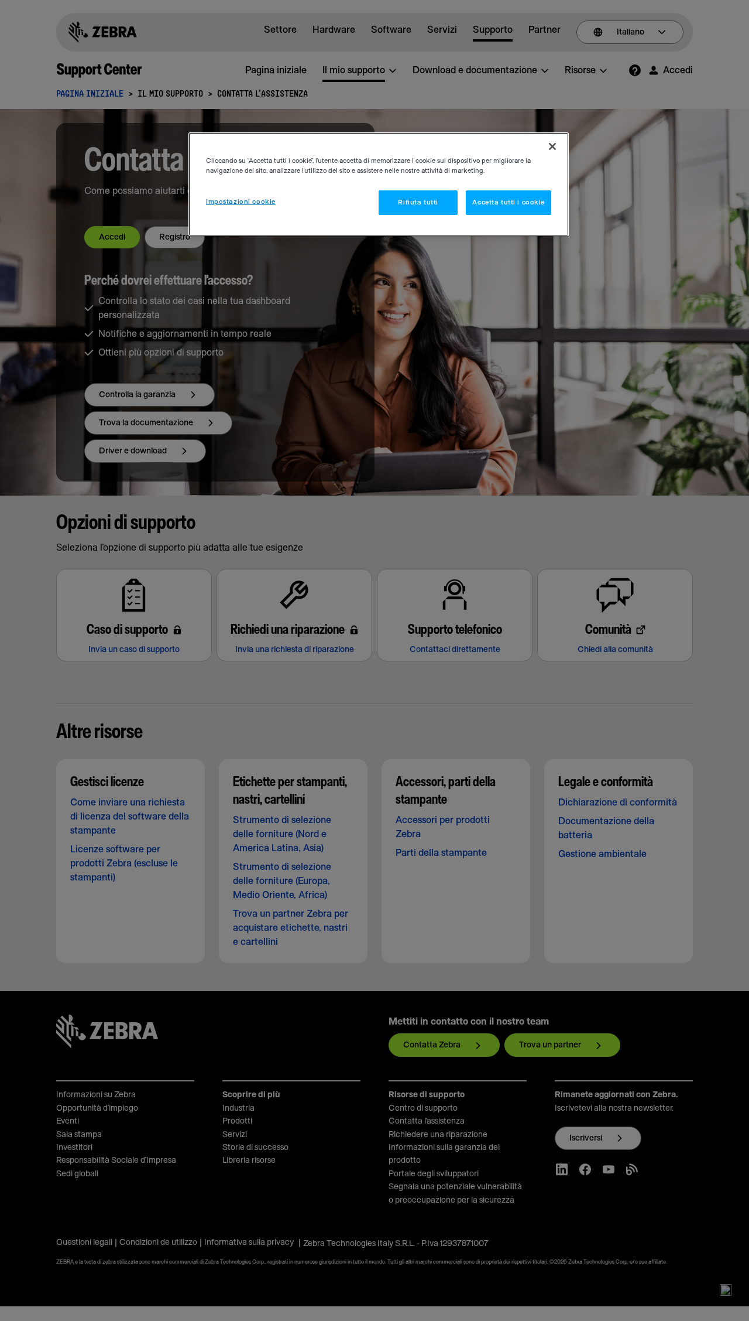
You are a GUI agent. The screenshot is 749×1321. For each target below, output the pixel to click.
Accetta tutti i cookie (508, 202)
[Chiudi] (552, 146)
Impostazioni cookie (241, 202)
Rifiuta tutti (418, 202)
